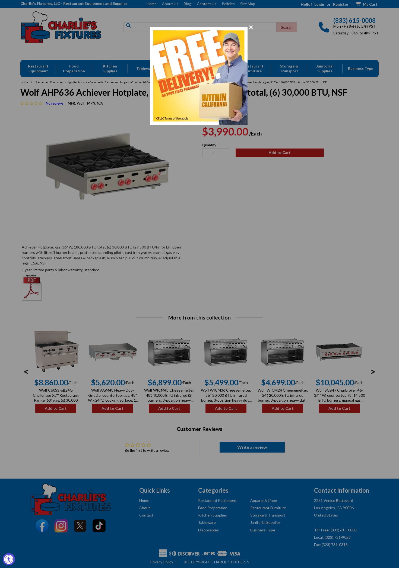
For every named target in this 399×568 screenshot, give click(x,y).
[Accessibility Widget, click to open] (9, 559)
